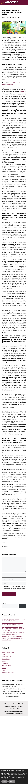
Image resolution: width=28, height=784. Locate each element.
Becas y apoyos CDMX (8, 652)
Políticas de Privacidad (18, 704)
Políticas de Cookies (10, 706)
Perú (3, 670)
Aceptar (4, 781)
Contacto (20, 706)
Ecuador (4, 661)
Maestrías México (6, 665)
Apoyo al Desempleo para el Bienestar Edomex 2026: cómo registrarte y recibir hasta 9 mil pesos (13, 638)
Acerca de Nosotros (14, 708)
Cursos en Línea (6, 656)
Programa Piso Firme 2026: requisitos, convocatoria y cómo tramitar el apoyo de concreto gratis (13, 628)
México (6, 546)
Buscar (4, 603)
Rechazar (12, 781)
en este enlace (5, 778)
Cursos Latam (5, 659)
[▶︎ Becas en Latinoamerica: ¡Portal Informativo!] (10, 2)
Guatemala (5, 663)
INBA (22, 91)
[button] (22, 2)
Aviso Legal (7, 704)
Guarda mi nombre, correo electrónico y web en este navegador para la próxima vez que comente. (14, 588)
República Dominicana (8, 672)
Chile (3, 654)
